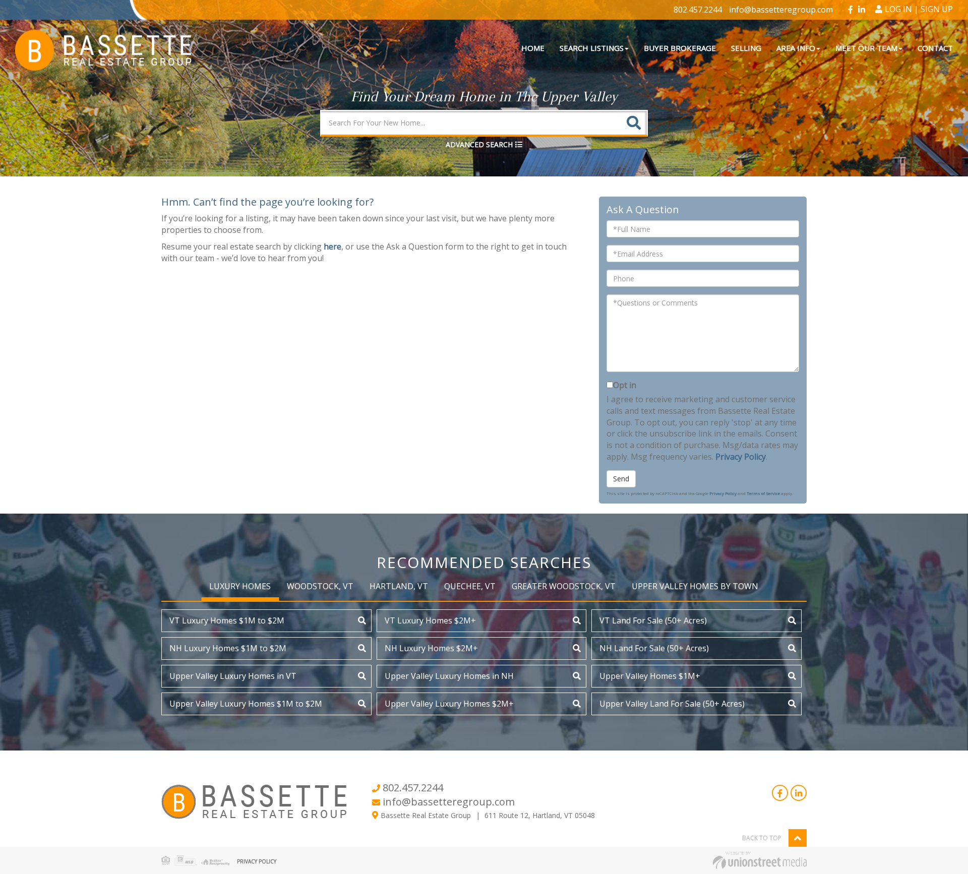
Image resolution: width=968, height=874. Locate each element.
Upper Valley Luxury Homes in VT (232, 675)
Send (621, 478)
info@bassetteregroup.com (781, 9)
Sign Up (937, 9)
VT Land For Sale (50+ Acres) (653, 620)
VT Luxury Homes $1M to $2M (226, 620)
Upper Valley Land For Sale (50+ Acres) (672, 703)
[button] (634, 123)
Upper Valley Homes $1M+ (649, 675)
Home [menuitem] (532, 48)
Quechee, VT (470, 586)
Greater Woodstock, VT (564, 586)
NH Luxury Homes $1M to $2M (227, 648)
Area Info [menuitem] (795, 48)
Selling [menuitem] (746, 48)
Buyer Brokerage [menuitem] (680, 48)
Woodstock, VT (320, 586)
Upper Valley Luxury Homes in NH (449, 675)
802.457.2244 (698, 9)
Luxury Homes (240, 586)
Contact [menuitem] (935, 48)
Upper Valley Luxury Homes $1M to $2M (245, 703)
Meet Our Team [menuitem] (866, 48)
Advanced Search (479, 144)
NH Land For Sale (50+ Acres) (654, 648)
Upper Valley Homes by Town (695, 586)
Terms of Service (763, 493)
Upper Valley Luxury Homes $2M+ (449, 703)
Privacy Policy (740, 456)
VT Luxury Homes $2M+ (430, 620)
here (332, 246)
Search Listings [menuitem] (592, 48)
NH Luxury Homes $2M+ (431, 648)
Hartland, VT (399, 586)
